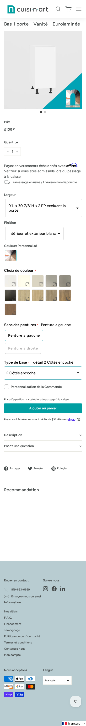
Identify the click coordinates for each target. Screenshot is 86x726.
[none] (10, 255)
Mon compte (12, 655)
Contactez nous (14, 648)
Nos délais (11, 611)
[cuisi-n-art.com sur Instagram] (45, 588)
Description (13, 435)
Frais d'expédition (14, 399)
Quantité (11, 142)
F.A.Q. (8, 617)
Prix (7, 122)
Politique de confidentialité (22, 636)
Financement (13, 624)
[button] (43, 208)
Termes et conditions (18, 642)
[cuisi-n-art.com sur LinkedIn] (62, 588)
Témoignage (12, 630)
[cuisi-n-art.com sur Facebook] (54, 588)
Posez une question (19, 446)
